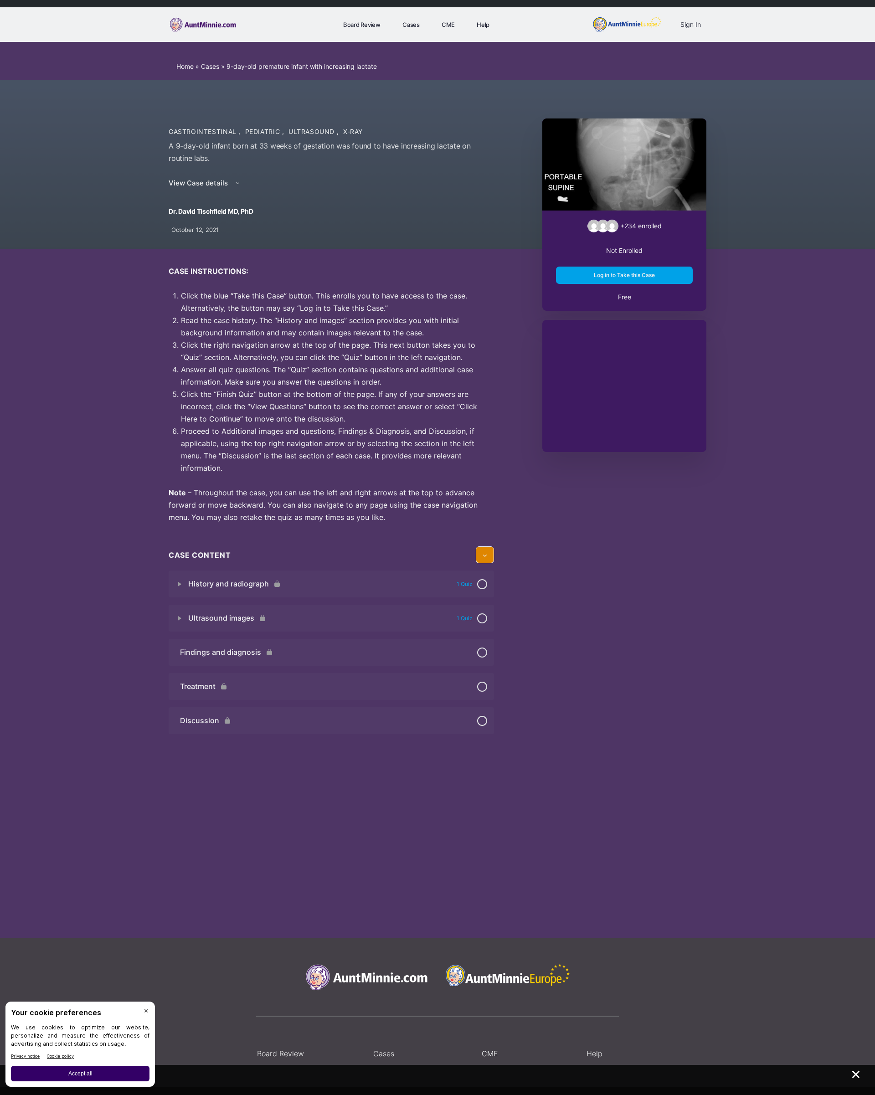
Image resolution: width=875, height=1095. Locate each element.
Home (185, 66)
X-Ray (353, 131)
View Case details (199, 183)
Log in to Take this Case (624, 275)
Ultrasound (312, 131)
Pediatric (263, 131)
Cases (210, 66)
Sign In (690, 24)
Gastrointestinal (203, 131)
